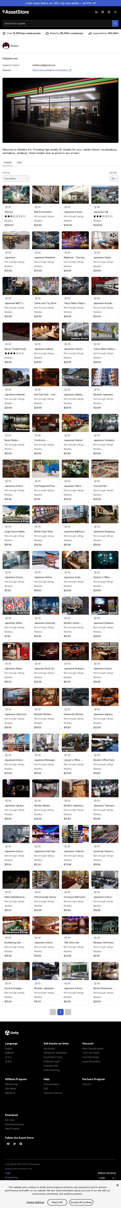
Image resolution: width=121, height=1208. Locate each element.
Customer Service (53, 1093)
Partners (86, 1084)
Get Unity (9, 1120)
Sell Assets (49, 1048)
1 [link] (60, 1012)
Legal (7, 1173)
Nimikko (9, 220)
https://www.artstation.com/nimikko (50, 70)
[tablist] (60, 162)
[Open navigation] (115, 12)
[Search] (115, 23)
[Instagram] (21, 1144)
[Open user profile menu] (109, 12)
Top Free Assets (91, 1052)
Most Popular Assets (93, 1048)
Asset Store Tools (53, 1057)
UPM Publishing (52, 1070)
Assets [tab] (8, 162)
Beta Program (12, 1128)
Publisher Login (52, 1061)
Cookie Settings (35, 1202)
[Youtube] (8, 1144)
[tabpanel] (60, 590)
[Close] (117, 1185)
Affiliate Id (10, 1093)
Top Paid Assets (90, 1057)
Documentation (51, 1084)
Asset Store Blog (91, 1061)
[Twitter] (14, 1144)
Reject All (57, 1202)
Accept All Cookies (81, 1202)
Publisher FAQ (51, 1065)
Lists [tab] (19, 162)
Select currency (107, 1173)
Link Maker (10, 1088)
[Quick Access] (103, 12)
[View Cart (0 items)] (96, 12)
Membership (11, 1084)
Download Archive (14, 1124)
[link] (53, 1012)
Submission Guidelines (55, 1052)
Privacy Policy (11, 1177)
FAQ (46, 1088)
